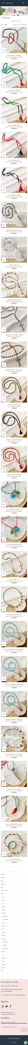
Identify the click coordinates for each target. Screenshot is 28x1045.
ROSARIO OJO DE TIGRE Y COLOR (14, 370)
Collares (7, 57)
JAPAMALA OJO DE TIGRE (14, 405)
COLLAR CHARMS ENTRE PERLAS (14, 754)
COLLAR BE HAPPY (14, 859)
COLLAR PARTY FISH (14, 579)
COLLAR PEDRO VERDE (14, 125)
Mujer (21, 57)
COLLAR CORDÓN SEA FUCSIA (14, 544)
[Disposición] (2, 25)
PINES (2, 887)
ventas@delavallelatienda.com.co (8, 1014)
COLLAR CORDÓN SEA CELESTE (14, 509)
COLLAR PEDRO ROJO (14, 160)
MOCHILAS (3, 877)
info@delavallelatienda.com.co (7, 1012)
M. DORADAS (4, 916)
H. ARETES (4, 935)
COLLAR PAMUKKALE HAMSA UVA (14, 719)
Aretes (3, 897)
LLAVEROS (3, 884)
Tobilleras (4, 909)
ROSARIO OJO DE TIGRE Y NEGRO (14, 335)
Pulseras (3, 900)
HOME (2, 881)
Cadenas (3, 913)
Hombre (14, 57)
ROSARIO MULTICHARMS (14, 300)
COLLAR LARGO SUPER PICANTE (14, 824)
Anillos (3, 922)
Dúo (3, 903)
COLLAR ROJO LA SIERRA (14, 789)
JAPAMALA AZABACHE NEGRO (14, 440)
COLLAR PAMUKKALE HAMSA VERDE (14, 684)
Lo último (18, 57)
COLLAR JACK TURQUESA (14, 90)
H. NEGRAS (4, 945)
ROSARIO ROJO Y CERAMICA (14, 55)
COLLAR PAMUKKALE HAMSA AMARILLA (14, 649)
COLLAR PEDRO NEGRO (14, 195)
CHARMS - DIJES (4, 890)
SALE (2, 970)
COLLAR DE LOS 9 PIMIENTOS (14, 614)
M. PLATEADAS (5, 919)
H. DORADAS (4, 942)
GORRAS (2, 874)
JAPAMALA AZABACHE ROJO (14, 474)
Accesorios (4, 925)
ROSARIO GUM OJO (14, 265)
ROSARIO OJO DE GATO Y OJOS (14, 230)
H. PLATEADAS (5, 948)
